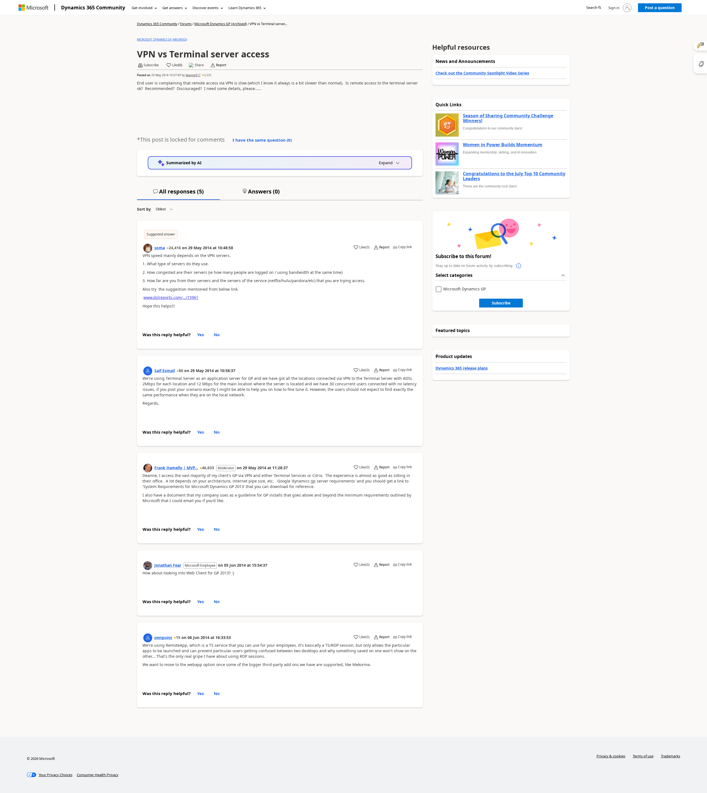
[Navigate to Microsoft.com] (33, 7)
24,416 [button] (175, 247)
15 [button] (178, 637)
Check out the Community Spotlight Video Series (482, 73)
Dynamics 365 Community (93, 7)
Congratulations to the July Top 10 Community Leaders (514, 176)
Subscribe (501, 303)
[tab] (178, 194)
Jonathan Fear (167, 565)
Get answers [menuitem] (172, 7)
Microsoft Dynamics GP (464, 289)
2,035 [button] (208, 75)
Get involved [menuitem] (142, 7)
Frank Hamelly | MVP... (176, 467)
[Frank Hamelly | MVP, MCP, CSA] (147, 468)
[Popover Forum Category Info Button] (519, 265)
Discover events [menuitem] (205, 7)
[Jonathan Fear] (147, 565)
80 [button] (181, 370)
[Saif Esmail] (147, 371)
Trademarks (670, 756)
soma (159, 247)
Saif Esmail (164, 370)
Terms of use (643, 756)
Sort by (144, 209)
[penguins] (147, 637)
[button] (593, 8)
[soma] (147, 248)
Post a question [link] (660, 7)
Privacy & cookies (611, 756)
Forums (186, 24)
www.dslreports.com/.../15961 (170, 297)
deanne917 (193, 75)
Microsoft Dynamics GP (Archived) (220, 24)
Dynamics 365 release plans (462, 368)
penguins (163, 637)
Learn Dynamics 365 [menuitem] (244, 7)
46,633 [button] (208, 467)
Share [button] (199, 65)
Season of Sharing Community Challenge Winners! (508, 118)
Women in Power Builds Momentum (502, 144)
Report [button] (221, 65)
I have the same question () (262, 140)
